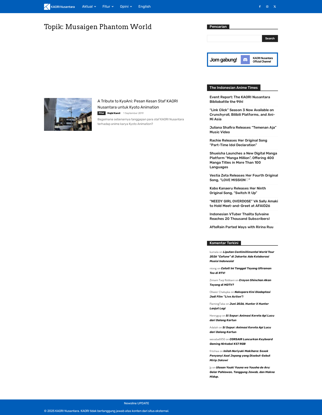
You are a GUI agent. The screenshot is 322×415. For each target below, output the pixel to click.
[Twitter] (274, 6)
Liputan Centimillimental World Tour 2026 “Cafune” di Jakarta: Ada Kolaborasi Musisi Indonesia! (242, 256)
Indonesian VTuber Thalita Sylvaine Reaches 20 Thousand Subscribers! (240, 216)
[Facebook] (260, 6)
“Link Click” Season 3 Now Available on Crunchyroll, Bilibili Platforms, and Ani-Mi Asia (242, 114)
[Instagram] (267, 6)
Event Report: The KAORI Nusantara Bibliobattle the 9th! (240, 99)
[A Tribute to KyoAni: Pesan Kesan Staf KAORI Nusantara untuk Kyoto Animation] (68, 114)
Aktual (87, 6)
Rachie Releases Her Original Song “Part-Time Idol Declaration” (238, 142)
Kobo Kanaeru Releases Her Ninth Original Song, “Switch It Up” (238, 190)
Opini (124, 6)
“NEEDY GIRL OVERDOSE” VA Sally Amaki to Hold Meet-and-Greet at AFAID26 (244, 203)
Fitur (106, 6)
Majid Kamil (113, 113)
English (144, 6)
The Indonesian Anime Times (234, 88)
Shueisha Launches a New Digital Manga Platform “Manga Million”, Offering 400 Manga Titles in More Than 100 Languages (243, 160)
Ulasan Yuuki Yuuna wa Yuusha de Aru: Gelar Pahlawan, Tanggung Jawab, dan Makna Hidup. (242, 372)
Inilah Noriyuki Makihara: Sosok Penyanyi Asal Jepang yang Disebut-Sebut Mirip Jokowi (240, 355)
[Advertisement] (120, 65)
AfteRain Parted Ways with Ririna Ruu (241, 227)
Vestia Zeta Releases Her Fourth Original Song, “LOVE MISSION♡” (244, 177)
